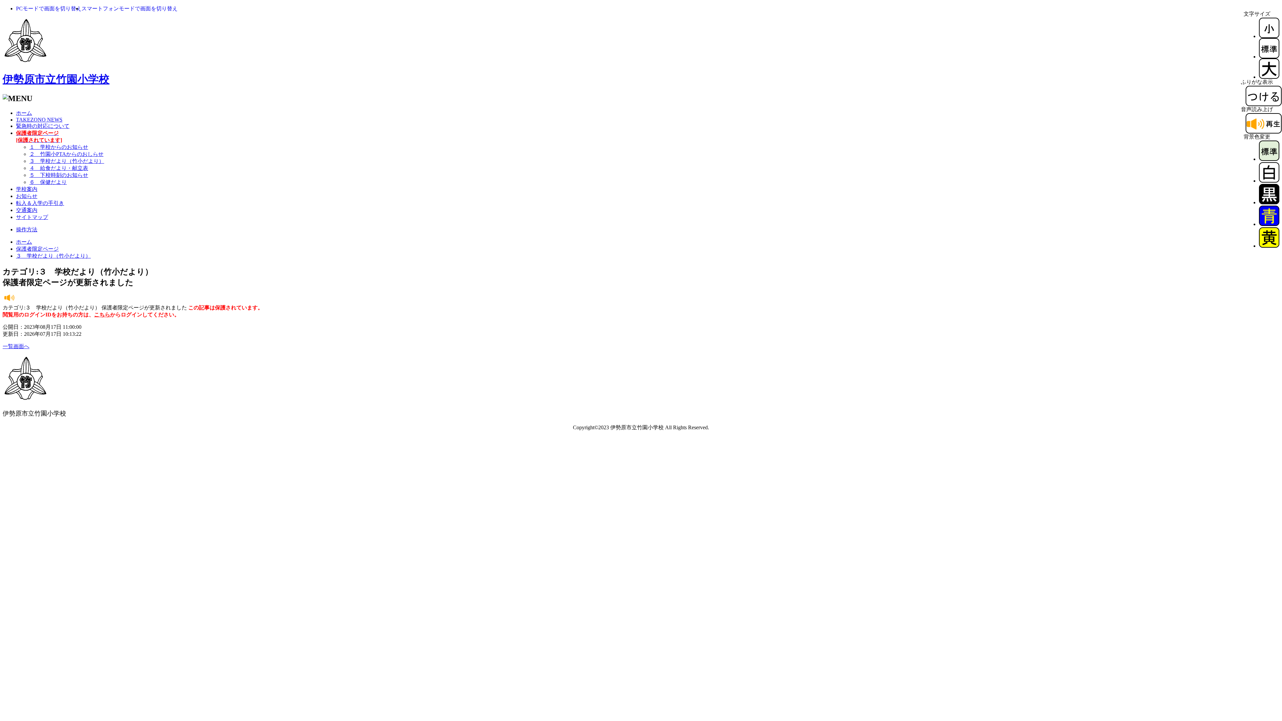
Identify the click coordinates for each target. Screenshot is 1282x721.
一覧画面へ (16, 346)
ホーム (24, 113)
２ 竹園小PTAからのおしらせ (66, 154)
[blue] (1269, 224)
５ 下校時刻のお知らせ (58, 175)
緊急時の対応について (42, 126)
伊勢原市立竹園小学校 (56, 79)
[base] (1269, 159)
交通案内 (26, 210)
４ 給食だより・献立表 (58, 168)
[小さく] (1269, 36)
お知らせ (26, 196)
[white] (1269, 181)
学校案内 (26, 189)
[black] (1269, 202)
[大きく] (1269, 77)
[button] (48, 8)
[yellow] (1269, 246)
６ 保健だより (48, 182)
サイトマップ (32, 217)
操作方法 (26, 229)
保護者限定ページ (37, 249)
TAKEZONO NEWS (39, 120)
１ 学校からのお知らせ (58, 147)
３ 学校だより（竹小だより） (66, 161)
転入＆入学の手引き (40, 203)
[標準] (1269, 56)
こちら (102, 314)
